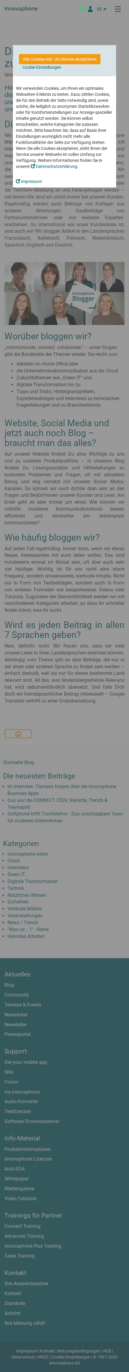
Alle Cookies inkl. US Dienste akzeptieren (60, 59)
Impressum (31, 181)
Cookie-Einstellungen (41, 67)
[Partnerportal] (90, 9)
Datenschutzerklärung (56, 166)
